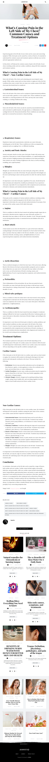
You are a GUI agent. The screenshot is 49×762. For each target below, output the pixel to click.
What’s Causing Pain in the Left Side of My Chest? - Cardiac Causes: (21, 508)
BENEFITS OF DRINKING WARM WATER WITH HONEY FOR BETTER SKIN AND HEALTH (13, 651)
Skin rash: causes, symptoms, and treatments (36, 604)
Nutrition (36, 554)
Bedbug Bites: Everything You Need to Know (13, 603)
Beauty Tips (30, 597)
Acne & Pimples (9, 696)
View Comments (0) (23, 528)
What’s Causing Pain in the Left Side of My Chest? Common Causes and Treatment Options (24, 514)
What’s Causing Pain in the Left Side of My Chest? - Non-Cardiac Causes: (22, 510)
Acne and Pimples (32, 728)
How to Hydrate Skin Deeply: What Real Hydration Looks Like (35, 700)
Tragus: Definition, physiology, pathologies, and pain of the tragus (36, 649)
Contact (23, 753)
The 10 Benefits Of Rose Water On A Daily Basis (36, 559)
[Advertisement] (24, 126)
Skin (17, 698)
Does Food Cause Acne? (36, 733)
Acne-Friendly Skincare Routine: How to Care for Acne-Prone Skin (13, 702)
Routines (12, 698)
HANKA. (29, 757)
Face (37, 730)
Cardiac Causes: (9, 503)
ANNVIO (24, 2)
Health (28, 24)
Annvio (10, 45)
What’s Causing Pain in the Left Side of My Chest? (17, 505)
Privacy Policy (31, 753)
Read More (12, 573)
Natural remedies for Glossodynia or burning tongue (13, 559)
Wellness (42, 554)
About (17, 753)
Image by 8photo (15, 488)
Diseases (23, 24)
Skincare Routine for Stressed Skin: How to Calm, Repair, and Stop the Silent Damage (13, 734)
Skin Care (36, 599)
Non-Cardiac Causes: (22, 503)
